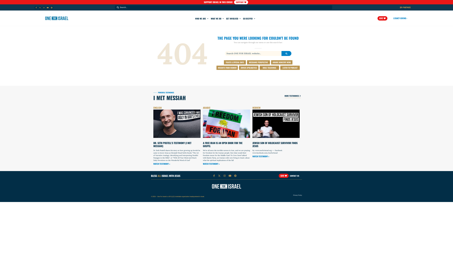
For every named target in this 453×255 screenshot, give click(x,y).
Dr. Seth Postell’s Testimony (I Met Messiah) (172, 144)
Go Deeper (248, 18)
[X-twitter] (40, 7)
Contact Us (294, 175)
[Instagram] (44, 7)
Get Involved (232, 18)
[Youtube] (47, 7)
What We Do (216, 18)
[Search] (286, 53)
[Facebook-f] (36, 7)
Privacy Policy (297, 195)
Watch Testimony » (161, 163)
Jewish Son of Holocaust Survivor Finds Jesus (275, 144)
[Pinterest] (51, 7)
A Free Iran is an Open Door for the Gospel (222, 144)
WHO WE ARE (200, 18)
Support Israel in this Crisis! (218, 2)
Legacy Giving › (400, 18)
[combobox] (223, 7)
